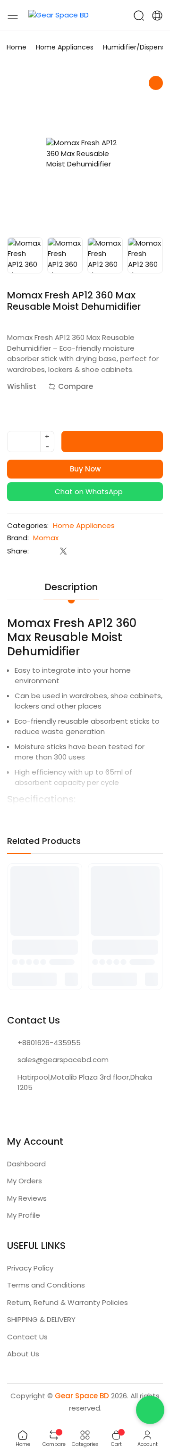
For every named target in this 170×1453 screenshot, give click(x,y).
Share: (18, 551)
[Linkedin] (82, 551)
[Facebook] (44, 551)
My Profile (23, 1215)
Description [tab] (71, 587)
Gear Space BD (82, 1396)
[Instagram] (30, 1110)
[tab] (125, 581)
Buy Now (85, 469)
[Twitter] (63, 551)
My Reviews (27, 1198)
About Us (23, 1354)
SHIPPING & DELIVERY (41, 1319)
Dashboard (26, 1164)
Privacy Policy (30, 1268)
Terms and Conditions (46, 1285)
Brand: (18, 538)
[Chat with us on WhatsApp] (150, 1412)
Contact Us (27, 1337)
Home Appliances (65, 47)
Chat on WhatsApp (88, 491)
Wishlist (21, 386)
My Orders (24, 1181)
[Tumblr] (101, 551)
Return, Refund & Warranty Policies (67, 1302)
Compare (75, 386)
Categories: (28, 525)
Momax (46, 538)
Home (16, 47)
